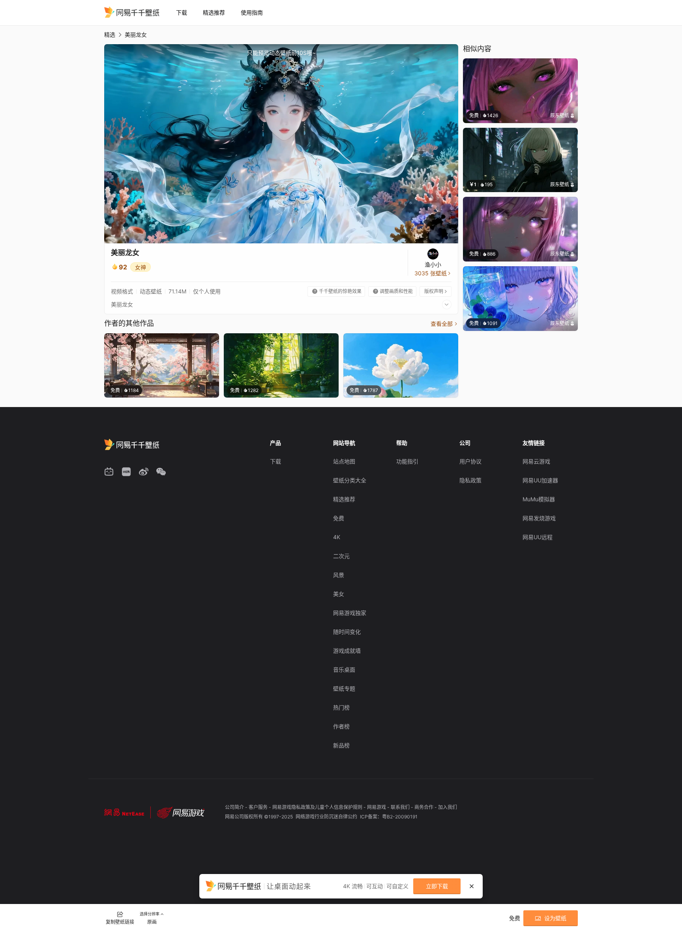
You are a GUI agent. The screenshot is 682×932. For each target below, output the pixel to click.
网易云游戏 (536, 461)
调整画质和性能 (393, 291)
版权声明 (436, 291)
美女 (338, 593)
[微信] (161, 471)
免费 (338, 518)
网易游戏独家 (349, 612)
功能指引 (407, 461)
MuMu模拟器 (539, 499)
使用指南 (252, 12)
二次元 (341, 556)
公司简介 (235, 807)
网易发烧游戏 (539, 518)
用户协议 (470, 461)
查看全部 (444, 323)
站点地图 (344, 461)
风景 (338, 575)
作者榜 (341, 726)
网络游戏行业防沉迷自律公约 (327, 817)
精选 (109, 34)
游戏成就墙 (347, 650)
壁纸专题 (344, 688)
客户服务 (259, 807)
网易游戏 (377, 807)
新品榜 (341, 745)
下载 (181, 12)
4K (336, 537)
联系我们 (401, 807)
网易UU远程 (538, 537)
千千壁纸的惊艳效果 (337, 291)
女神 (140, 267)
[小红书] (126, 471)
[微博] (143, 471)
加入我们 (447, 807)
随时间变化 (347, 631)
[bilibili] (109, 471)
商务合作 (424, 807)
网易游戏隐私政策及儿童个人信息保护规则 (317, 807)
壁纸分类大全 (349, 480)
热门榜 (341, 707)
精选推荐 (214, 12)
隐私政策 (470, 480)
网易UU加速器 (540, 480)
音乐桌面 (344, 669)
